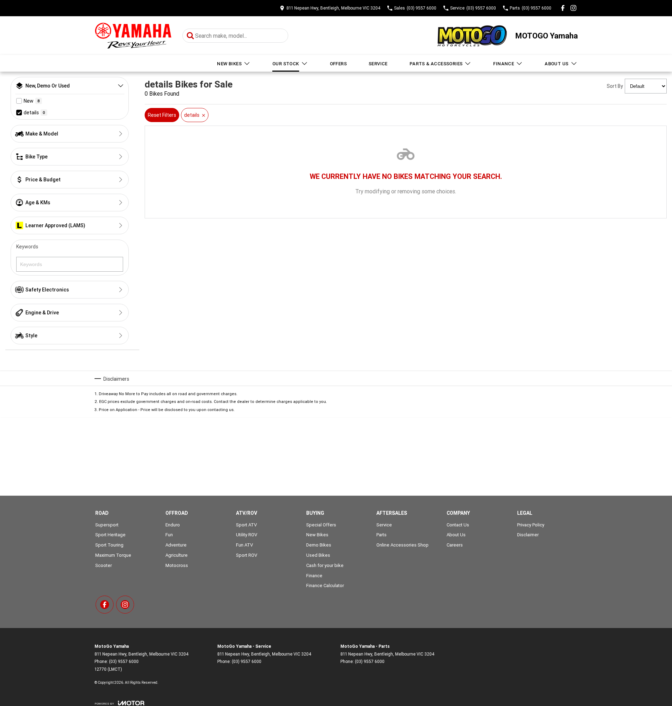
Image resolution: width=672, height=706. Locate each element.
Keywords (27, 246)
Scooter (103, 565)
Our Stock (285, 64)
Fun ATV (244, 545)
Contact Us (458, 525)
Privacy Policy (530, 525)
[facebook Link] (562, 8)
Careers (455, 545)
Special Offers (321, 525)
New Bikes (229, 64)
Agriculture (176, 555)
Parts (381, 535)
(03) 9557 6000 (124, 661)
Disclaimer (528, 535)
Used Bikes (318, 555)
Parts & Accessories (436, 64)
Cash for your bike (325, 565)
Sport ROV (246, 555)
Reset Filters (162, 115)
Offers (338, 64)
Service (378, 64)
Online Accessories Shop (402, 545)
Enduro (172, 525)
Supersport (107, 525)
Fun (169, 535)
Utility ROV (246, 535)
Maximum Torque (113, 555)
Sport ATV (246, 525)
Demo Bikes (318, 545)
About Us (556, 64)
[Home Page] (133, 36)
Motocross (176, 565)
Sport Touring (109, 545)
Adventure (176, 545)
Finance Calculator (325, 586)
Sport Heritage (110, 535)
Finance (503, 64)
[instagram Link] (573, 8)
